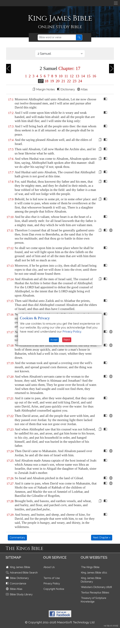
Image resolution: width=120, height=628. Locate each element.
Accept (54, 339)
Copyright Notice (53, 588)
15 (88, 76)
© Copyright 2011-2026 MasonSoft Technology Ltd (60, 622)
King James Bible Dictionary (91, 579)
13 (77, 76)
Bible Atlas (16, 588)
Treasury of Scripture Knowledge (93, 599)
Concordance (18, 583)
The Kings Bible (90, 567)
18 (46, 81)
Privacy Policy (51, 583)
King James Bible (20, 567)
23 (74, 81)
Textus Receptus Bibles (95, 592)
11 (66, 76)
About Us (49, 567)
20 (57, 81)
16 (93, 76)
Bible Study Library (21, 594)
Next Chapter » (101, 537)
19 (52, 81)
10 (60, 76)
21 (63, 81)
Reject (67, 339)
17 (41, 81)
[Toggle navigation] (116, 3)
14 (83, 76)
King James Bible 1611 (94, 572)
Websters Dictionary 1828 (96, 587)
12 (72, 76)
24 (79, 81)
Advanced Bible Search (23, 572)
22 (69, 81)
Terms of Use (51, 578)
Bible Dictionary (19, 578)
